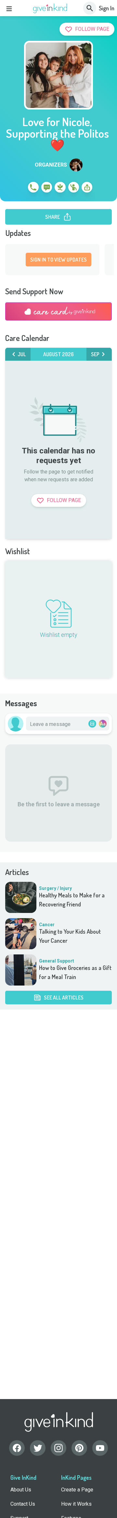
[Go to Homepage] (50, 8)
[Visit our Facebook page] (17, 1448)
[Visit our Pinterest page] (79, 1448)
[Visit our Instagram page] (58, 1448)
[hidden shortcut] (18, 188)
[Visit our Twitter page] (38, 1448)
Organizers (51, 165)
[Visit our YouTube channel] (100, 1448)
